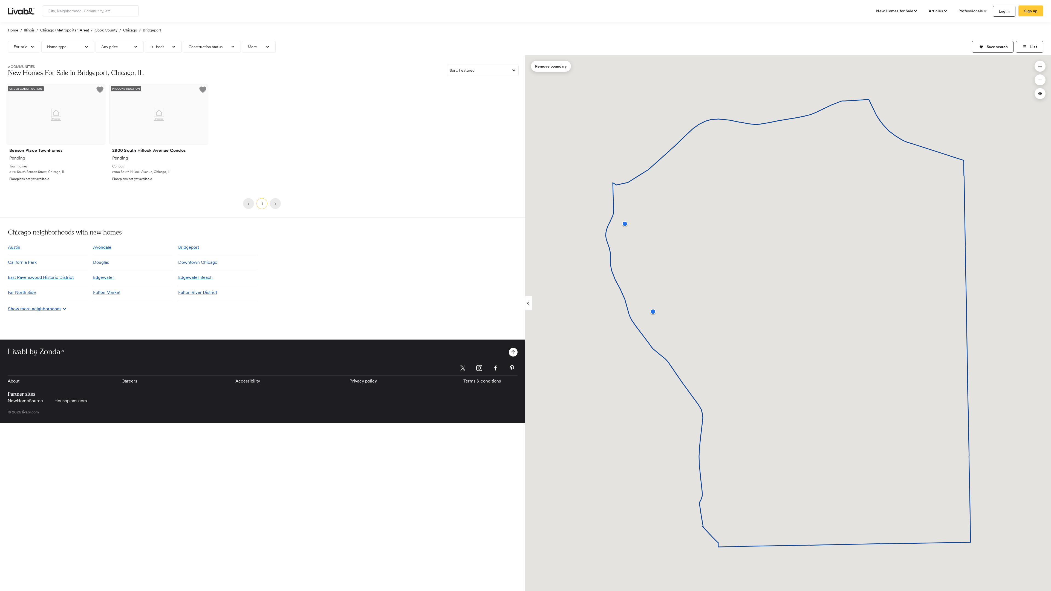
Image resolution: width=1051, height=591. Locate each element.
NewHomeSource (25, 400)
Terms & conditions (482, 381)
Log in (1004, 11)
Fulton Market (106, 292)
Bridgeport (188, 247)
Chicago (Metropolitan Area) (64, 30)
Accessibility (247, 381)
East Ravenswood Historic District (41, 277)
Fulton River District (197, 292)
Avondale (102, 247)
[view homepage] (21, 10)
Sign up (1031, 11)
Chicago (130, 30)
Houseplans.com (70, 400)
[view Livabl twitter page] (462, 369)
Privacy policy (363, 381)
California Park (22, 262)
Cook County (106, 30)
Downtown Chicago (197, 262)
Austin (14, 247)
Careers (129, 381)
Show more (34, 308)
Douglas (101, 262)
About (13, 381)
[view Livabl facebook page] (495, 369)
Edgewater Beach (195, 277)
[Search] (132, 10)
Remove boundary (551, 66)
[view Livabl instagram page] (479, 369)
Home (13, 30)
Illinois (29, 30)
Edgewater (103, 277)
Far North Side (22, 292)
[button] (992, 46)
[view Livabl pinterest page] (512, 369)
